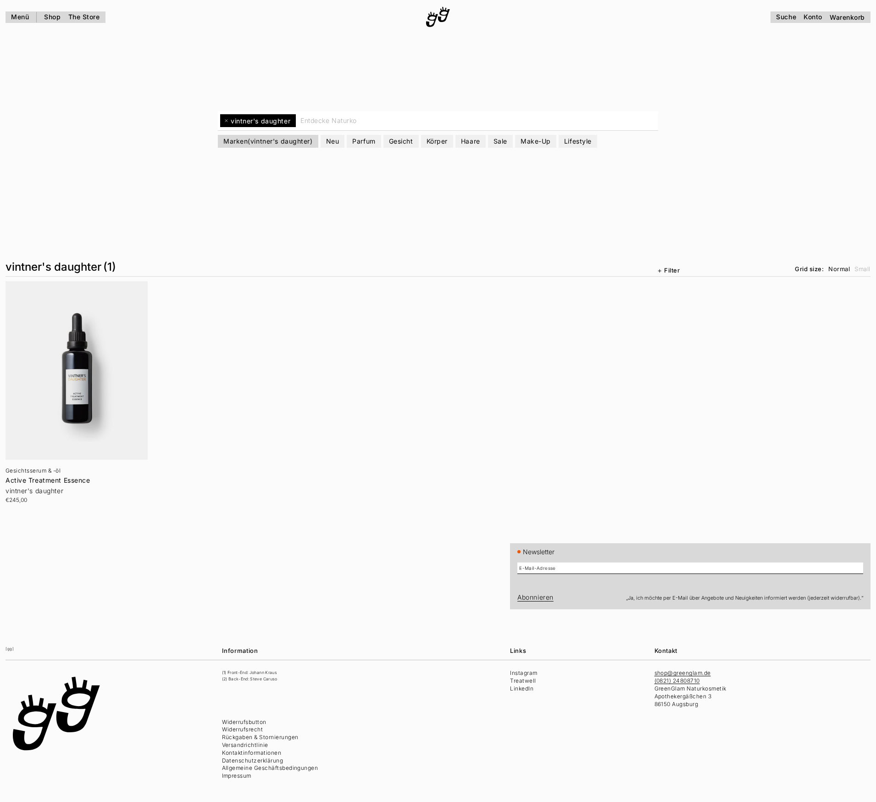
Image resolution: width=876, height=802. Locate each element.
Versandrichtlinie (245, 744)
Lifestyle (578, 141)
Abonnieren (535, 597)
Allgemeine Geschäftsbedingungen (270, 767)
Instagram (523, 672)
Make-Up (536, 141)
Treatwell (523, 680)
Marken (268, 141)
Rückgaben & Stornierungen (260, 737)
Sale (500, 141)
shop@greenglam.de (682, 672)
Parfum (363, 141)
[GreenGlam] (438, 17)
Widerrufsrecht (242, 729)
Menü (20, 17)
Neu (332, 141)
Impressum (236, 775)
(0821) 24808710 (677, 680)
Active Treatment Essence (48, 480)
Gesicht (401, 141)
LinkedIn (521, 688)
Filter (672, 270)
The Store (84, 17)
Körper (437, 141)
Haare (470, 141)
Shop (52, 17)
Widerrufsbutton (244, 721)
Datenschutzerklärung (252, 760)
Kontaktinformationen (252, 752)
